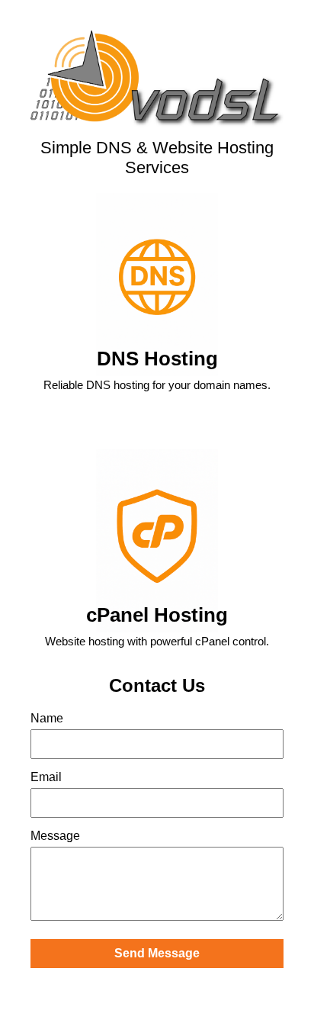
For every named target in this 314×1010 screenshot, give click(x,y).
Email (46, 776)
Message (55, 835)
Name (46, 718)
